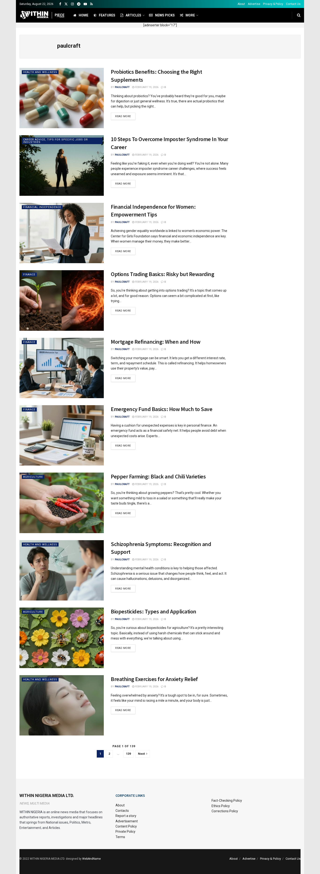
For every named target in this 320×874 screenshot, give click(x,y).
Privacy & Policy (273, 4)
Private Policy (125, 831)
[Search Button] (299, 15)
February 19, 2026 (146, 87)
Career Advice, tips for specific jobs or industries (55, 141)
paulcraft (122, 87)
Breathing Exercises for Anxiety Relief (154, 679)
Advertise (254, 4)
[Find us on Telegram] (78, 4)
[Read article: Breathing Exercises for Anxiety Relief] (61, 705)
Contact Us (293, 4)
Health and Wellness (40, 72)
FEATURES (107, 15)
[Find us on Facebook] (60, 4)
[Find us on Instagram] (72, 4)
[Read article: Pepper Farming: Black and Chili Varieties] (61, 503)
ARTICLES (133, 15)
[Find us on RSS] (91, 4)
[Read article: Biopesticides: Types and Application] (61, 638)
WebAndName (91, 858)
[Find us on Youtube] (85, 4)
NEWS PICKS (165, 15)
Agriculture (33, 476)
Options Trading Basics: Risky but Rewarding (162, 274)
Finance (29, 274)
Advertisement (126, 821)
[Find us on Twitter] (66, 4)
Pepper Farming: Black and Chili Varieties (158, 476)
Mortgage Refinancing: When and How (156, 341)
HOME (83, 15)
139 (128, 753)
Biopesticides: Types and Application (153, 611)
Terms (120, 837)
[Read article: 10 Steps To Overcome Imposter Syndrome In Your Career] (61, 165)
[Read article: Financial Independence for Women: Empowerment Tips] (61, 233)
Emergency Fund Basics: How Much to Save (161, 409)
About (241, 4)
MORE (190, 15)
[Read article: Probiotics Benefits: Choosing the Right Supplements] (61, 98)
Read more (125, 116)
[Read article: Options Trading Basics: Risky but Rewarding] (61, 300)
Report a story (125, 816)
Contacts (122, 810)
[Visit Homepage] (42, 15)
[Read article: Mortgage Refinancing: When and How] (61, 368)
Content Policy (126, 826)
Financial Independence (42, 207)
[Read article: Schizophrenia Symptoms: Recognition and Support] (61, 570)
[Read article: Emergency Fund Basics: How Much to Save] (61, 435)
